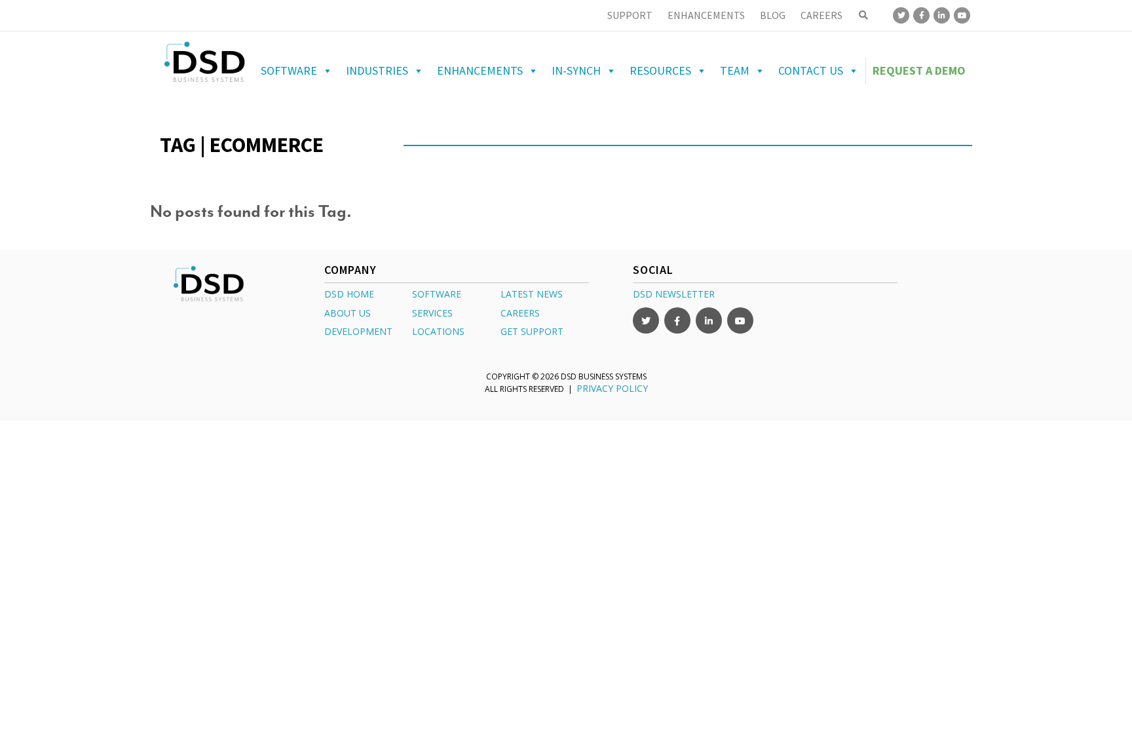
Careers (821, 15)
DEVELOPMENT (358, 331)
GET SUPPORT (531, 331)
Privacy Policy (612, 388)
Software (289, 70)
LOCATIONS (438, 331)
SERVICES (432, 313)
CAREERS (520, 313)
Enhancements (706, 15)
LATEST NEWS (531, 294)
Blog (772, 15)
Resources (660, 70)
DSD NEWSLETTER (674, 294)
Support (629, 15)
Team (734, 70)
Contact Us (810, 70)
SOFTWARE (436, 294)
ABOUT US (347, 313)
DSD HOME (349, 294)
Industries (377, 70)
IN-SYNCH (576, 70)
